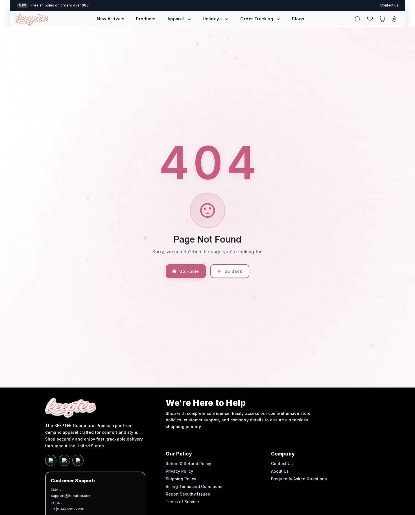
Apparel (175, 18)
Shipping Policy (181, 478)
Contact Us (282, 463)
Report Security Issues (188, 494)
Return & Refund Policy (188, 463)
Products (145, 18)
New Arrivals (110, 18)
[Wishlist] (370, 19)
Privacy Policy (179, 471)
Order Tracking (256, 18)
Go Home (189, 271)
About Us (280, 471)
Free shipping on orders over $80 (60, 5)
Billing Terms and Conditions (194, 486)
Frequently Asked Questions (299, 478)
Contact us (389, 5)
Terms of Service (182, 501)
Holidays (212, 18)
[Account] (394, 19)
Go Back (233, 271)
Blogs (298, 18)
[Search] (357, 19)
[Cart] (382, 19)
